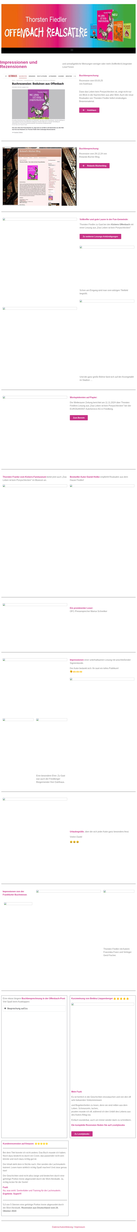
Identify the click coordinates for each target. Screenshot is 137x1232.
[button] (72, 50)
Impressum (80, 1227)
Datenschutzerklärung (62, 1227)
